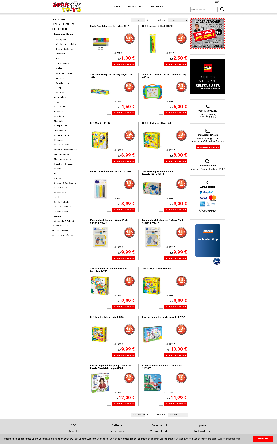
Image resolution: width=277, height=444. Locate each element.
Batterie (117, 425)
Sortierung (162, 20)
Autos (56, 102)
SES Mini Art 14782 (100, 123)
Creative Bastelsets (65, 49)
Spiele (57, 197)
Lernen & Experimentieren (66, 150)
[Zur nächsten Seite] (148, 20)
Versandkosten (160, 431)
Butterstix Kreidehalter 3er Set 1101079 (110, 171)
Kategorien (59, 29)
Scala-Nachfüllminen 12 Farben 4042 (109, 26)
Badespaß (58, 111)
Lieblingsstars (60, 226)
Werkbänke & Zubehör (64, 221)
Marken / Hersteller (63, 24)
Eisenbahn (59, 121)
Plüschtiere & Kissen (63, 164)
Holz (58, 58)
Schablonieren (62, 83)
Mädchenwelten (61, 154)
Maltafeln (60, 78)
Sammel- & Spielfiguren (65, 183)
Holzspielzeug (60, 126)
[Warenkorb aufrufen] (216, 4)
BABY (117, 6)
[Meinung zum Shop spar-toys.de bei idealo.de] (207, 256)
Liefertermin (117, 431)
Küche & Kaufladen (63, 145)
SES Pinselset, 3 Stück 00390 (157, 26)
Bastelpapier (61, 39)
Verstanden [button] (262, 439)
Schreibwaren (60, 188)
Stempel (59, 88)
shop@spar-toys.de (208, 135)
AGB (74, 425)
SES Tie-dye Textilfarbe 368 (156, 268)
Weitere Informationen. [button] (229, 438)
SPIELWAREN (136, 6)
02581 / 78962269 (207, 110)
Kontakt (73, 431)
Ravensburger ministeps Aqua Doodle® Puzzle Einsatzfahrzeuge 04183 (110, 367)
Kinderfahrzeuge (61, 135)
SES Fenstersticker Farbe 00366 (107, 317)
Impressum (203, 425)
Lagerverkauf (59, 19)
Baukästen (59, 116)
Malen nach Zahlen (64, 73)
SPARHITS (157, 6)
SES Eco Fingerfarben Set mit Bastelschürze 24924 (157, 173)
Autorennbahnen (61, 97)
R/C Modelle (59, 178)
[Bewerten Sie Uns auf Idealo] (204, 264)
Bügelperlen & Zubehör (66, 44)
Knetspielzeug (62, 63)
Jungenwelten (60, 130)
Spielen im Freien (62, 202)
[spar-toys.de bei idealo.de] (217, 264)
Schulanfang (60, 192)
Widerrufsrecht (203, 431)
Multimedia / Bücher (62, 235)
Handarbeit (61, 54)
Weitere (57, 216)
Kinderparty (59, 140)
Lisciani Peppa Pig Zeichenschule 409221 (163, 317)
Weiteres (60, 92)
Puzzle (57, 173)
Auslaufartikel (60, 231)
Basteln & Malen (63, 34)
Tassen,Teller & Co (62, 207)
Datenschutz (160, 425)
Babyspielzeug (60, 107)
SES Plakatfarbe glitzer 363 (156, 123)
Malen (59, 68)
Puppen (57, 169)
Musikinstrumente (62, 159)
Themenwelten (61, 211)
